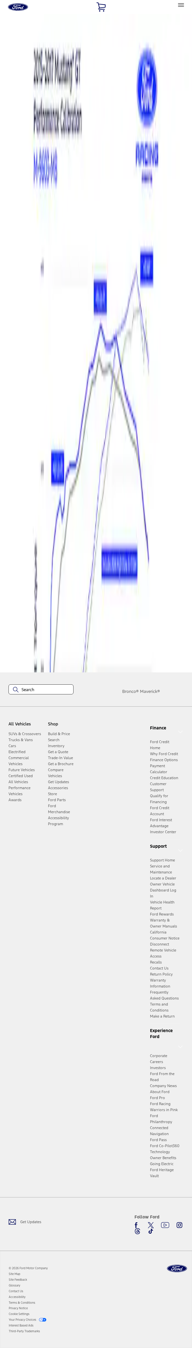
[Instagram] (179, 1225)
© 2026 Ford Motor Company (28, 1268)
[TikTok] (151, 1231)
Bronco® (130, 691)
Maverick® (150, 691)
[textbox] (41, 690)
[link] (14, 1274)
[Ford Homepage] (177, 1268)
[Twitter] (151, 1225)
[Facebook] (137, 1225)
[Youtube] (165, 1225)
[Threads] (137, 1231)
